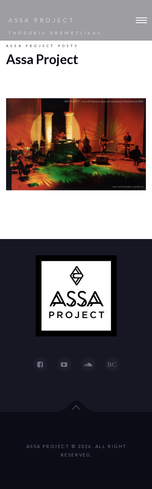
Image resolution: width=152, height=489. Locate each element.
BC (111, 364)
